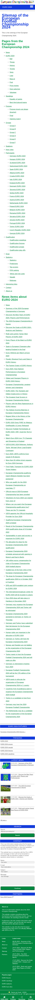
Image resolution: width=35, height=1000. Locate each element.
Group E (13, 139)
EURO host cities (7, 987)
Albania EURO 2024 (17, 173)
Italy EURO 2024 (16, 179)
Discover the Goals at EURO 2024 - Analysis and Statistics (22, 798)
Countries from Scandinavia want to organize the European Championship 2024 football (19, 692)
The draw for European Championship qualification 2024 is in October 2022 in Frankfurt (19, 579)
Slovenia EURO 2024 (17, 190)
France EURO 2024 (17, 196)
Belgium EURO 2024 (17, 210)
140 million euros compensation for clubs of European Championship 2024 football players (18, 563)
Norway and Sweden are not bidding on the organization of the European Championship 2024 (19, 648)
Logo (11, 76)
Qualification (10, 237)
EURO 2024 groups (7, 744)
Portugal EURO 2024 (17, 223)
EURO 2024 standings (7, 754)
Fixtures (9, 106)
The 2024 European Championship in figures (21, 786)
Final (11, 116)
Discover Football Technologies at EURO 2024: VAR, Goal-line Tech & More (19, 432)
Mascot (12, 79)
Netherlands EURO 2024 (19, 203)
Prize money (14, 86)
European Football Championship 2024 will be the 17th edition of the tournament (18, 673)
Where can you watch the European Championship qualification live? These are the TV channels (19, 507)
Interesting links (11, 284)
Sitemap (4, 951)
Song (11, 72)
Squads (12, 277)
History (12, 65)
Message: (4, 874)
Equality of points (16, 99)
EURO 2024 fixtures (7, 750)
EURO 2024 (10, 56)
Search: (3, 829)
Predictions (14, 264)
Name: (3, 860)
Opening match (15, 119)
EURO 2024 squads (7, 747)
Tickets (12, 69)
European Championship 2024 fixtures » (13, 732)
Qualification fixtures (17, 243)
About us (9, 291)
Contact (8, 287)
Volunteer (13, 92)
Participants (10, 153)
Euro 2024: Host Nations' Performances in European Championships (15, 372)
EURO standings (7, 981)
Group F (13, 142)
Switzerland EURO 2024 (18, 166)
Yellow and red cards (17, 274)
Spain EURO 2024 (16, 169)
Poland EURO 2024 (17, 206)
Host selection (15, 89)
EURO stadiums (7, 984)
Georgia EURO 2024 (17, 233)
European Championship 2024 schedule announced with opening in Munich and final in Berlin (19, 554)
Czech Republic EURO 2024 (20, 230)
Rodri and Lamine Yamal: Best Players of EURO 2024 (22, 809)
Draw (8, 254)
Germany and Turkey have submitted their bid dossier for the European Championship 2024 (19, 626)
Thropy (12, 62)
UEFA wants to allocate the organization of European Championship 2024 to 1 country (17, 682)
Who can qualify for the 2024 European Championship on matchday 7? (16, 485)
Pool (11, 82)
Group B (13, 129)
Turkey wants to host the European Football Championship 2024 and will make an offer (19, 657)
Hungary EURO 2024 (17, 159)
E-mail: (3, 865)
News (8, 52)
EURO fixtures (6, 978)
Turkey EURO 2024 (17, 227)
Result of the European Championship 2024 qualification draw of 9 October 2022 (19, 529)
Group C (13, 132)
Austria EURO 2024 (17, 200)
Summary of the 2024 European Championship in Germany (22, 764)
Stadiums (9, 146)
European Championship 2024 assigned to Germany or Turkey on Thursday (18, 617)
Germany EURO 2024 (17, 156)
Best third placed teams (18, 102)
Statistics (9, 257)
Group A (13, 126)
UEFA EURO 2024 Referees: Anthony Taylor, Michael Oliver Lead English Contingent (19, 447)
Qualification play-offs (17, 250)
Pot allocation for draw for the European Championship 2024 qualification (16, 545)
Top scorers (14, 267)
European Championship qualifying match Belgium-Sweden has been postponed (18, 476)
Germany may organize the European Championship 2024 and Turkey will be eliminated (19, 607)
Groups (8, 123)
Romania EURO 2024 (17, 213)
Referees (13, 280)
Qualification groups (17, 247)
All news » (4, 820)
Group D (13, 136)
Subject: (3, 870)
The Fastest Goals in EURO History (19, 366)
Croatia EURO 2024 (17, 176)
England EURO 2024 (17, 183)
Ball (11, 59)
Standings (9, 96)
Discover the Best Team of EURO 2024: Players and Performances (22, 776)
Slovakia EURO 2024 (17, 216)
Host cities (10, 150)
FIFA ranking (14, 270)
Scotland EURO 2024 (17, 163)
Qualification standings (18, 240)
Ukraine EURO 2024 (17, 220)
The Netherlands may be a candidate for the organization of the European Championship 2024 (19, 714)
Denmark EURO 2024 (17, 186)
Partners (4, 954)
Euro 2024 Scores (6, 897)
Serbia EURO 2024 (16, 193)
